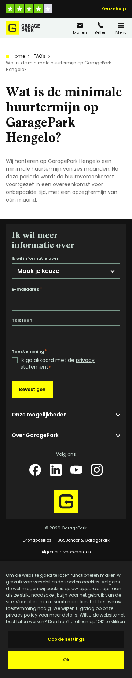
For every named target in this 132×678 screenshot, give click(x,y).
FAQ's (39, 56)
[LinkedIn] (56, 470)
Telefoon (22, 320)
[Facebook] (35, 470)
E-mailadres (27, 289)
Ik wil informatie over (35, 258)
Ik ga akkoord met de (58, 363)
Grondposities (37, 540)
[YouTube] (76, 470)
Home (18, 56)
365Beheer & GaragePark (84, 540)
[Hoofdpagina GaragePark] (23, 28)
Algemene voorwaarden (66, 552)
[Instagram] (97, 470)
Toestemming (29, 351)
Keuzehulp (113, 9)
